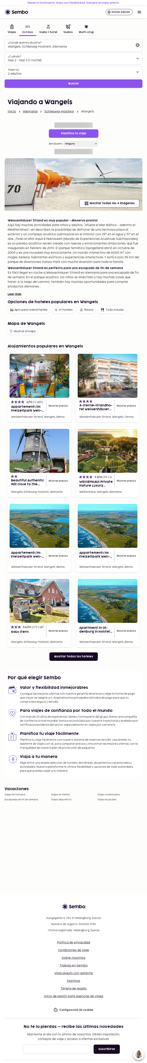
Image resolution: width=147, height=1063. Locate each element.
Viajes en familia (60, 794)
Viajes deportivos (61, 799)
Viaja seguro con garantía (73, 973)
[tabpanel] (73, 63)
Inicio (12, 111)
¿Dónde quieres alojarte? (24, 42)
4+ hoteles (66, 309)
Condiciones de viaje (73, 950)
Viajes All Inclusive (15, 794)
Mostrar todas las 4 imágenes (112, 203)
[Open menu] (139, 12)
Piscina (88, 309)
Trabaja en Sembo (74, 965)
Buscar (73, 83)
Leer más (14, 294)
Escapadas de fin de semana (21, 799)
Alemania (30, 111)
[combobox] (70, 47)
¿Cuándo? (14, 56)
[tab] (12, 29)
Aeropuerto (56, 143)
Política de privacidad (73, 942)
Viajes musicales (106, 799)
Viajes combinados (108, 794)
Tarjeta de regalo (73, 988)
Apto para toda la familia (31, 309)
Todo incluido (115, 309)
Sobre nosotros (73, 958)
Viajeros (13, 69)
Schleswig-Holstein (59, 111)
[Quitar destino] (137, 45)
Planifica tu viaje (73, 133)
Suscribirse (106, 1049)
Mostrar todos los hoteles (73, 656)
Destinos (73, 981)
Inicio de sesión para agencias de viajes (73, 996)
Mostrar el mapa (25, 331)
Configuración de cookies (77, 1009)
